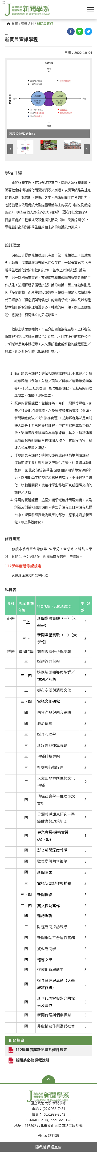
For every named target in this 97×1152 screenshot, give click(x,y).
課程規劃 (27, 24)
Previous (10, 149)
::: (6, 33)
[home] (27, 9)
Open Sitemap (48, 1079)
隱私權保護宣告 (48, 1147)
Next (87, 149)
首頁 (15, 24)
